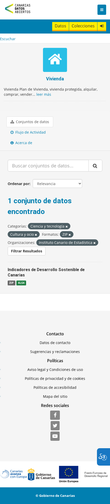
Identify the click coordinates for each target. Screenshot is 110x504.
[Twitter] (55, 426)
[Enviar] (95, 165)
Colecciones (83, 26)
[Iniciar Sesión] (101, 26)
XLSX (21, 283)
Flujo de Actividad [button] (30, 132)
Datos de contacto (55, 342)
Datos (60, 26)
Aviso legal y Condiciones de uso (55, 369)
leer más (43, 94)
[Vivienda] (55, 60)
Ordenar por (18, 183)
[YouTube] (55, 436)
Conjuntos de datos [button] (32, 121)
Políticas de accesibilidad (55, 387)
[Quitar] (66, 226)
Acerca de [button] (23, 142)
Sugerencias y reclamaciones (55, 351)
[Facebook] (55, 415)
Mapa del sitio (55, 396)
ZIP (11, 283)
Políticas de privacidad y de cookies (55, 378)
